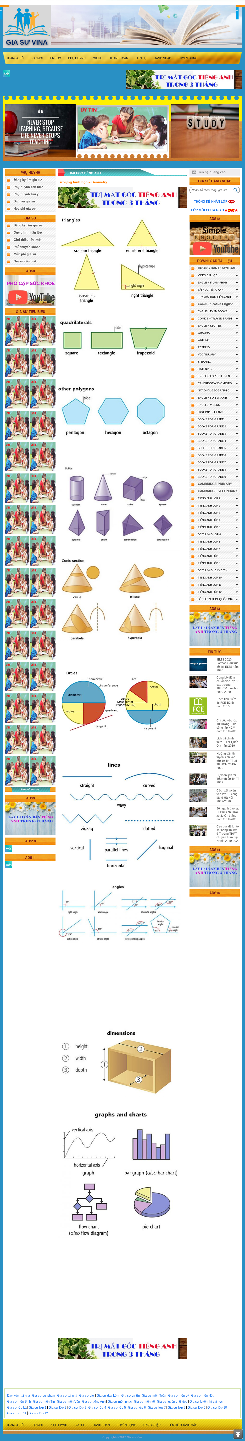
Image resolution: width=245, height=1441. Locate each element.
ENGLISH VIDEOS (209, 404)
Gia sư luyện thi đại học (206, 1401)
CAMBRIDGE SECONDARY (217, 491)
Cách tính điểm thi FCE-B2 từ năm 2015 (226, 702)
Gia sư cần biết (25, 261)
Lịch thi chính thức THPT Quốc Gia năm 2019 (227, 742)
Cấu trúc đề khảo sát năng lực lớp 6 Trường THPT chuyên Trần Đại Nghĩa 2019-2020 (228, 834)
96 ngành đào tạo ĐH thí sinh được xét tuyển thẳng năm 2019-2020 (228, 814)
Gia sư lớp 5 (117, 1407)
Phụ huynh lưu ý (26, 194)
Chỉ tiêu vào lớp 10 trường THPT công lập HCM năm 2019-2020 (227, 726)
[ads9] (30, 818)
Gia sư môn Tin (44, 1401)
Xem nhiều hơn (30, 789)
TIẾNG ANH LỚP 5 (209, 527)
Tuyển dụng (187, 58)
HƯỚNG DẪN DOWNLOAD (217, 268)
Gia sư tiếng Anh (94, 1401)
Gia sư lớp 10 (217, 1407)
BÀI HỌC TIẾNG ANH (210, 289)
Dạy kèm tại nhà (18, 1395)
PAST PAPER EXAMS (210, 412)
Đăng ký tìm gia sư (28, 180)
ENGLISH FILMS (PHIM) (212, 282)
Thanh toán (119, 58)
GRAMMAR (205, 332)
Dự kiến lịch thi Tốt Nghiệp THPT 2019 (228, 779)
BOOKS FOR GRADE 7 (212, 462)
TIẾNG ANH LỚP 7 (209, 548)
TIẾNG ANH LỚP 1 (209, 498)
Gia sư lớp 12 (38, 1413)
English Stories (210, 325)
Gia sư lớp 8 (176, 1407)
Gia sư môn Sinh (19, 1401)
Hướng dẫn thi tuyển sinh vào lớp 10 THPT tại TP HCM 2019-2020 (227, 761)
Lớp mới (37, 58)
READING (204, 347)
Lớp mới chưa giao (207, 210)
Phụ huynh (77, 58)
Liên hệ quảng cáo (211, 172)
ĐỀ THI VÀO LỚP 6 (209, 534)
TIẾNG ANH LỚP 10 (210, 577)
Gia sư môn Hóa (202, 1395)
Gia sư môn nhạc (120, 1401)
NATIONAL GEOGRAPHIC (213, 390)
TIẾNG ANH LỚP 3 (209, 512)
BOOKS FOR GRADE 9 (212, 476)
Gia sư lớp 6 (137, 1407)
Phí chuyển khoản (27, 247)
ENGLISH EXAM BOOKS (212, 311)
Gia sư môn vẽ (144, 1401)
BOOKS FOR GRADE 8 (212, 469)
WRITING (203, 340)
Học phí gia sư (24, 208)
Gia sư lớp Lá (17, 1407)
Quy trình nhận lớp (28, 232)
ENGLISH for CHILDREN (214, 376)
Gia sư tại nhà (67, 1395)
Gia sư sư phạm (43, 1395)
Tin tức (55, 58)
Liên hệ (141, 58)
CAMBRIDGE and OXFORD (215, 383)
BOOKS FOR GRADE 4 (212, 440)
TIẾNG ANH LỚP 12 (210, 592)
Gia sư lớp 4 (97, 1407)
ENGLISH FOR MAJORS (213, 397)
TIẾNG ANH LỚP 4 (209, 520)
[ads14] (214, 870)
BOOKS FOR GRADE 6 (212, 455)
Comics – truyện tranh (215, 318)
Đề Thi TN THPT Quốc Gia (215, 599)
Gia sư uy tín (130, 1395)
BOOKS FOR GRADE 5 (212, 448)
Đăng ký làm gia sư (28, 225)
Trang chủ (15, 58)
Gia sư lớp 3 (77, 1407)
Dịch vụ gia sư (24, 201)
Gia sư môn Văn (68, 1401)
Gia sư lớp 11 (16, 1413)
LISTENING (205, 368)
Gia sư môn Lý (178, 1395)
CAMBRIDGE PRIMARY (215, 484)
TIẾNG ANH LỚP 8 (209, 556)
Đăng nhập (162, 58)
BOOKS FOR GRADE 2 (212, 426)
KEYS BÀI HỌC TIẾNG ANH (214, 296)
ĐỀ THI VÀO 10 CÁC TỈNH (213, 570)
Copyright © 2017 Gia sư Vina (122, 1437)
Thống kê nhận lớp (211, 201)
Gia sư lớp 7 (157, 1407)
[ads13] (214, 629)
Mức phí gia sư (25, 254)
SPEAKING (204, 361)
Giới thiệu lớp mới (27, 240)
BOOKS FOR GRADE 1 (212, 419)
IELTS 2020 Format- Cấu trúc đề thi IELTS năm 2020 (228, 665)
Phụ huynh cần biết (28, 187)
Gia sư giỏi (87, 1395)
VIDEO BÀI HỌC (207, 275)
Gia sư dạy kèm (108, 1395)
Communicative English (216, 304)
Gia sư (97, 58)
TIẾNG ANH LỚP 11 (209, 584)
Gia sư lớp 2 (57, 1407)
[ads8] (30, 290)
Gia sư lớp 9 (196, 1407)
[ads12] (214, 238)
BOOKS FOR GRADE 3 (212, 433)
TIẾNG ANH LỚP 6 (209, 541)
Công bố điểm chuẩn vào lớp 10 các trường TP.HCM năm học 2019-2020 (228, 685)
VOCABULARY (207, 354)
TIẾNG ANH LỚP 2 (209, 505)
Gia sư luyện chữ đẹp (172, 1401)
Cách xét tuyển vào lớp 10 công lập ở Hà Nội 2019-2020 (227, 796)
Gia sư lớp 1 (37, 1407)
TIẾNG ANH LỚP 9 (209, 563)
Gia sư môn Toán (154, 1395)
